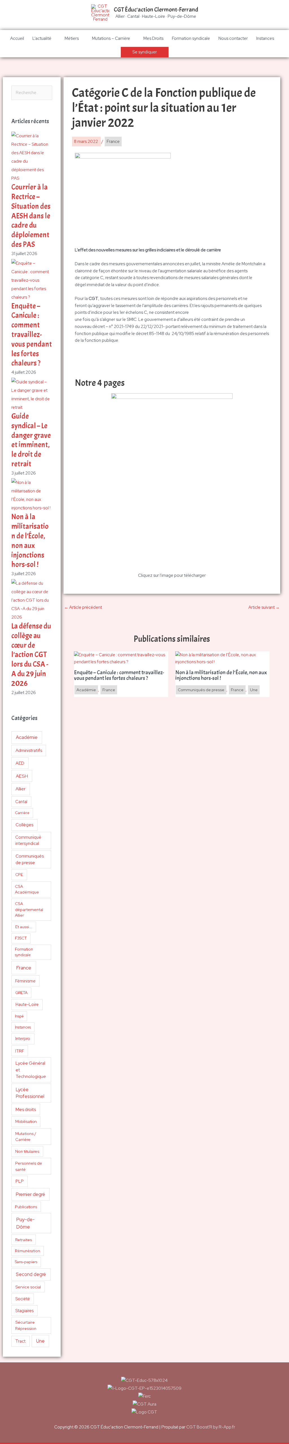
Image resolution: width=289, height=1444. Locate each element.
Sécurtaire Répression (25, 1325)
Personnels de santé (28, 1166)
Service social (28, 1286)
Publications (26, 1206)
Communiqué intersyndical (28, 840)
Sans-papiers (26, 1261)
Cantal (21, 801)
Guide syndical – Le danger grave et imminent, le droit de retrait (31, 440)
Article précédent (83, 607)
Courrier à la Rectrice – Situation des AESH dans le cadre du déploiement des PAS (31, 215)
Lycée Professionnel (30, 1093)
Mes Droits (153, 38)
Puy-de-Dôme (25, 1223)
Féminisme (25, 981)
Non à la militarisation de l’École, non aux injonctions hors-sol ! (30, 540)
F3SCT (21, 938)
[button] (144, 52)
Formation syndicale (191, 38)
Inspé (19, 1016)
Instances (265, 38)
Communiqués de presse (30, 859)
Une (40, 1341)
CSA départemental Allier (29, 909)
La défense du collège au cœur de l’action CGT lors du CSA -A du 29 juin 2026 (31, 654)
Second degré (31, 1274)
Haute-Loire (27, 1004)
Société (22, 1298)
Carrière (22, 812)
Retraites (23, 1239)
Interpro (22, 1038)
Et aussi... (23, 926)
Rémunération (27, 1251)
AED (20, 763)
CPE (19, 874)
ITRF (19, 1051)
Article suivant (264, 607)
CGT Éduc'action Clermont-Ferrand (156, 10)
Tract (20, 1341)
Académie (27, 737)
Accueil (17, 38)
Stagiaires (24, 1310)
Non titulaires (27, 1151)
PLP (20, 1181)
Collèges (24, 825)
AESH (22, 776)
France (23, 967)
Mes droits (26, 1109)
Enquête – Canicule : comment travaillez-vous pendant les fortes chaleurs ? (31, 334)
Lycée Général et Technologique (31, 1069)
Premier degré (30, 1194)
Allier (20, 789)
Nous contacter (233, 38)
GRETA (21, 992)
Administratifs (29, 750)
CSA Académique (27, 889)
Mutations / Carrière (25, 1136)
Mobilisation (26, 1121)
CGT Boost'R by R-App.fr (210, 1427)
